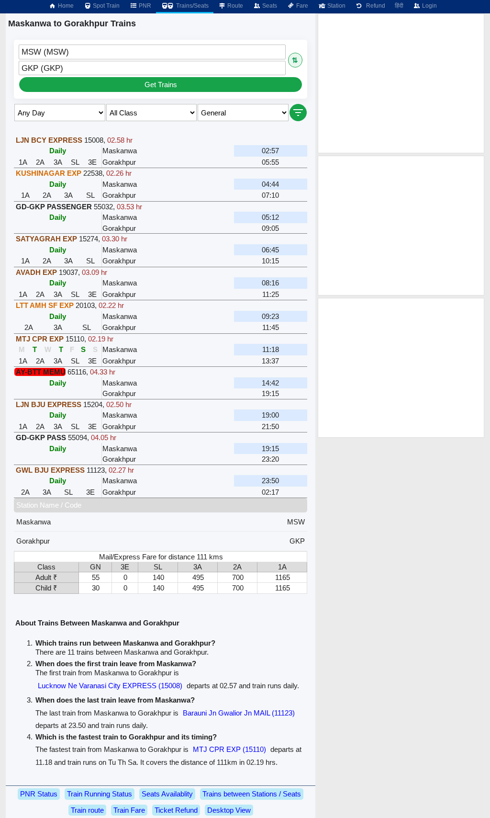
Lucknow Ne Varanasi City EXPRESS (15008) (110, 686)
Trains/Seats (192, 5)
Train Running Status (99, 794)
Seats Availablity (167, 794)
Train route (87, 810)
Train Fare (129, 810)
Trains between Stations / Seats (251, 794)
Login (429, 5)
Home (65, 5)
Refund (374, 5)
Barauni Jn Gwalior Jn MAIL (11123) (239, 713)
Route (234, 5)
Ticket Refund (176, 810)
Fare (301, 5)
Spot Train (105, 5)
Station (335, 5)
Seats (269, 5)
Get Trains (161, 84)
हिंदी (399, 5)
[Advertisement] (401, 83)
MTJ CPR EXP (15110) (229, 749)
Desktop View (229, 810)
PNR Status (38, 794)
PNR (144, 5)
